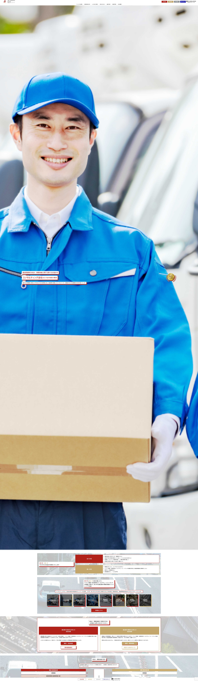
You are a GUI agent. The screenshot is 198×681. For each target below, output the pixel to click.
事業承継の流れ (87, 4)
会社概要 (119, 4)
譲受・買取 (114, 4)
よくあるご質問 (95, 4)
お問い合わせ (102, 4)
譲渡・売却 (108, 4)
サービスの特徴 (79, 4)
